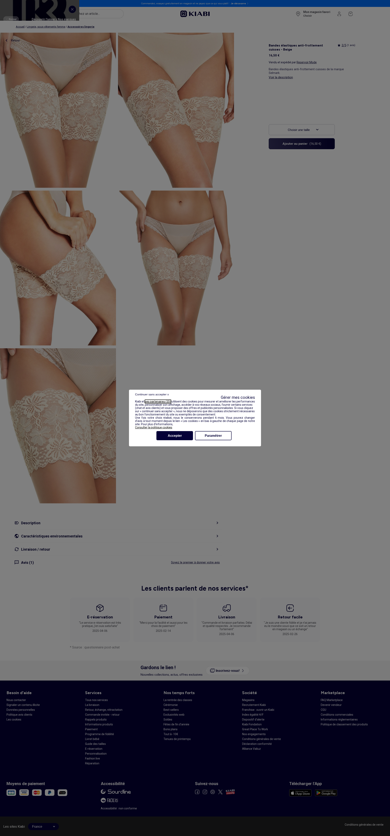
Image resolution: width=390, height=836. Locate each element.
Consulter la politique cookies (153, 427)
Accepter (175, 435)
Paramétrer (213, 435)
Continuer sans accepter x (152, 394)
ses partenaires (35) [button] (158, 401)
